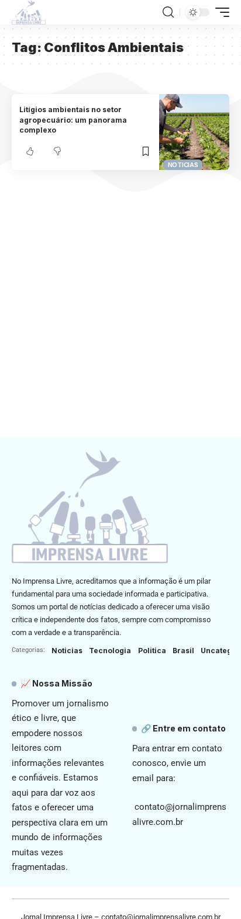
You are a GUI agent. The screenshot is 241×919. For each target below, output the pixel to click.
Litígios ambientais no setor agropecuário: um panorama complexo (73, 119)
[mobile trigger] (219, 12)
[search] (168, 12)
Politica (152, 650)
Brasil (183, 650)
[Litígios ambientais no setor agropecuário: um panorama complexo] (194, 132)
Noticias (183, 165)
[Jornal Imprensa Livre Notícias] (29, 12)
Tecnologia (110, 650)
